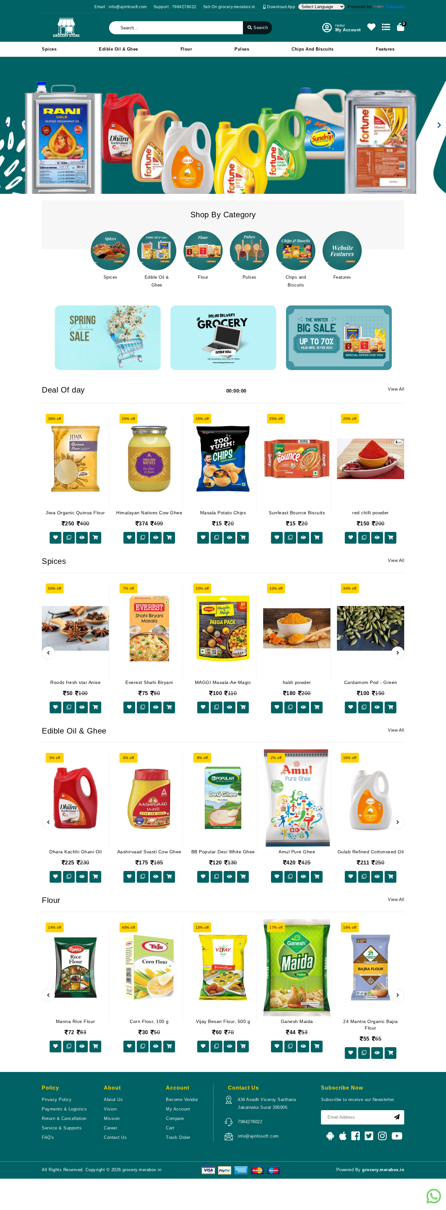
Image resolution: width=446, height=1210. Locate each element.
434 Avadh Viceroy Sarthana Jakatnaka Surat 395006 (267, 1103)
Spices (49, 49)
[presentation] (48, 652)
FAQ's (48, 1137)
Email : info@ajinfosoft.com (120, 7)
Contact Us (115, 1137)
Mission (112, 1118)
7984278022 (250, 1121)
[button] (6, 125)
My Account (178, 1109)
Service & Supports (62, 1127)
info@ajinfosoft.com (258, 1136)
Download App (280, 7)
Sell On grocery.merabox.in (229, 7)
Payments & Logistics (64, 1109)
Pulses (241, 49)
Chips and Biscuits (312, 49)
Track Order (178, 1137)
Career (110, 1127)
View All (396, 389)
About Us (113, 1099)
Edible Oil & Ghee (118, 49)
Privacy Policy (57, 1099)
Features (385, 49)
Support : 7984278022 (175, 7)
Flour (186, 49)
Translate (395, 6)
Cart (170, 1127)
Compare (175, 1118)
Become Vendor (182, 1099)
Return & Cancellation (64, 1118)
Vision (110, 1109)
